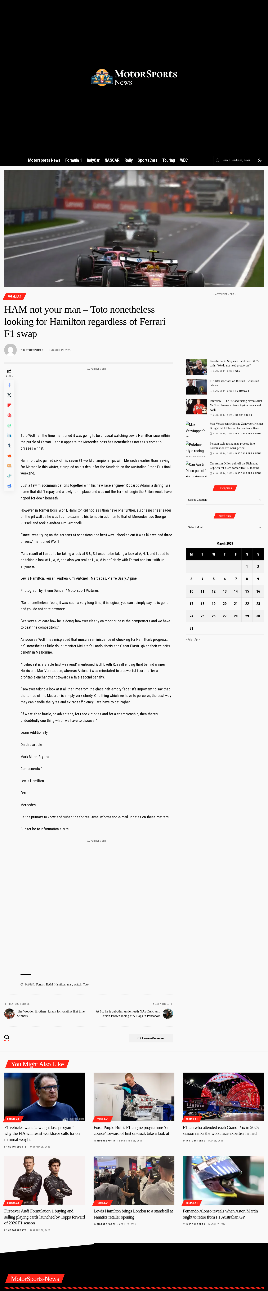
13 (225, 591)
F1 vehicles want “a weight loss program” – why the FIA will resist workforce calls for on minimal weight (42, 1133)
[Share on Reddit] (9, 456)
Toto (86, 984)
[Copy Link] (9, 476)
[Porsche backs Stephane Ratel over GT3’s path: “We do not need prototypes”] (196, 367)
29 (247, 616)
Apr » (197, 639)
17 (191, 603)
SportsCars (243, 415)
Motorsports (33, 350)
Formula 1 (14, 296)
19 (213, 603)
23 (258, 603)
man (69, 984)
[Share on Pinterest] (9, 415)
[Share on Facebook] (9, 385)
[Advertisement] (96, 398)
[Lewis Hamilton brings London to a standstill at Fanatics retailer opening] (134, 1180)
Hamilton (60, 984)
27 (225, 616)
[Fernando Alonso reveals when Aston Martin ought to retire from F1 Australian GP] (223, 1180)
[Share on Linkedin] (9, 436)
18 (202, 603)
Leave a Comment (153, 1038)
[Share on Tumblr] (9, 446)
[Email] (9, 466)
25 (202, 616)
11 (202, 591)
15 (247, 591)
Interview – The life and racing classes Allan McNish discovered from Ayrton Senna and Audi (236, 405)
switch (77, 984)
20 (225, 603)
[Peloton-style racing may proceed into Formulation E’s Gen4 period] (196, 449)
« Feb (189, 639)
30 (258, 616)
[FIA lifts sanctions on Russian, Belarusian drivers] (196, 387)
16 (258, 591)
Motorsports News (248, 433)
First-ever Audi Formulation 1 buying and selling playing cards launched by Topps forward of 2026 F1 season (44, 1216)
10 (191, 591)
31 (191, 628)
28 (236, 616)
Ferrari (40, 984)
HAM (49, 984)
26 (213, 616)
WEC (237, 371)
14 (236, 591)
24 (191, 616)
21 (236, 603)
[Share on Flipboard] (9, 405)
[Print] (9, 486)
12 (213, 591)
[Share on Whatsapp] (9, 425)
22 (247, 603)
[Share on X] (9, 395)
